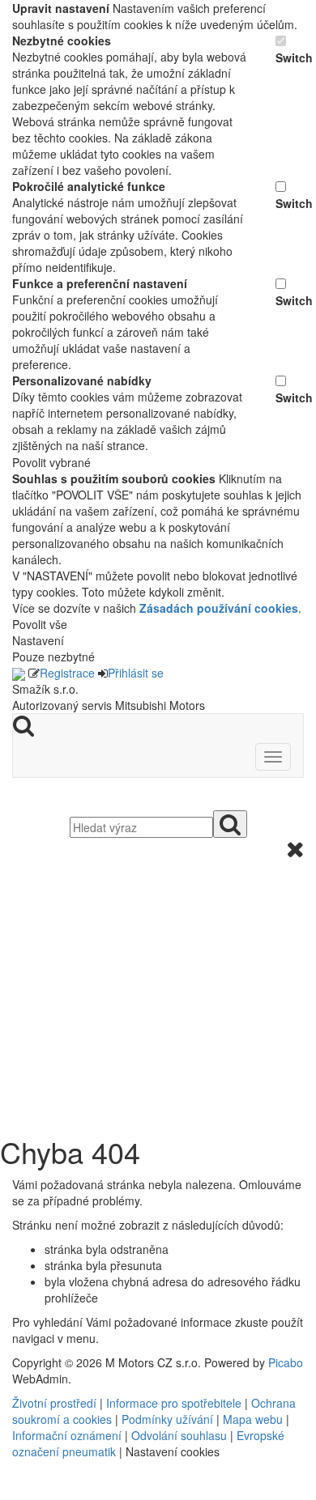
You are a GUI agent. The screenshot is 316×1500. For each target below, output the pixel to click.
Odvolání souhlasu (179, 1435)
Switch (289, 57)
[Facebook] (13, 1492)
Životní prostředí (56, 1403)
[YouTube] (20, 1492)
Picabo (285, 1362)
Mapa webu (253, 1419)
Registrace (67, 673)
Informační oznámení (67, 1435)
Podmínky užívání (167, 1419)
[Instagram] (26, 1492)
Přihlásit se (136, 673)
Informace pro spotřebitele (175, 1403)
